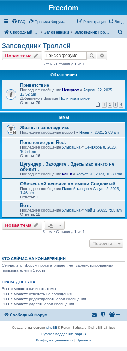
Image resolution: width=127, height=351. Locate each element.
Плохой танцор (75, 188)
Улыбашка (71, 147)
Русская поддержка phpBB (63, 334)
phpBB (52, 327)
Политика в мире (74, 98)
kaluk (67, 174)
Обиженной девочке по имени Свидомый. (68, 183)
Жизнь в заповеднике (44, 127)
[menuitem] (19, 21)
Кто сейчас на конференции (34, 259)
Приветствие (34, 85)
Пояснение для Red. (43, 142)
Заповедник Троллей (36, 46)
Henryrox (70, 90)
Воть (25, 205)
